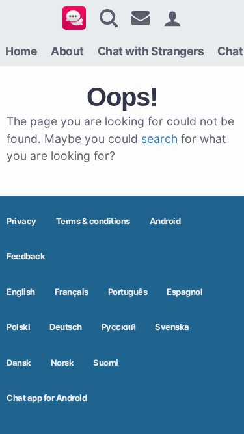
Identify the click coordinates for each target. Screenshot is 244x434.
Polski (18, 327)
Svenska (172, 327)
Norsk (62, 362)
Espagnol (184, 292)
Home (21, 51)
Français (71, 292)
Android (165, 221)
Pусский (119, 327)
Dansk (19, 362)
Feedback (26, 256)
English (21, 292)
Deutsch (65, 327)
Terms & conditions (93, 221)
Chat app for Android (47, 397)
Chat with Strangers (151, 51)
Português (128, 292)
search (159, 139)
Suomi (105, 362)
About (67, 51)
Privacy (21, 221)
